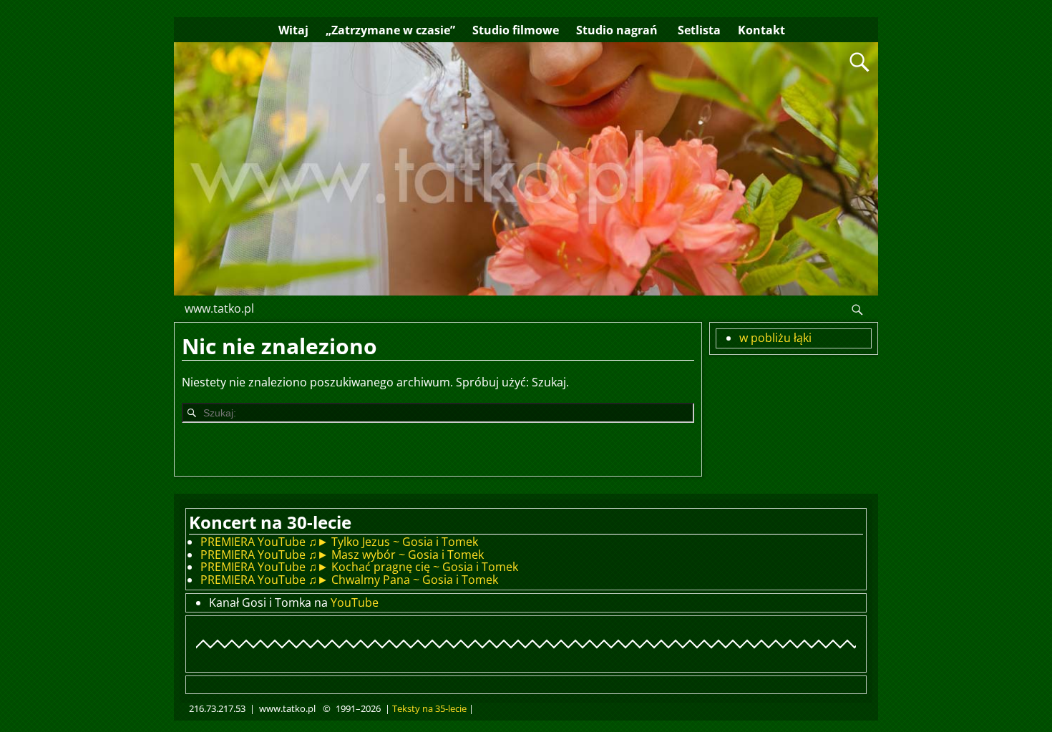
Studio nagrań (617, 30)
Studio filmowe (515, 30)
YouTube (355, 602)
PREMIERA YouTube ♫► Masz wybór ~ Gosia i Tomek (342, 554)
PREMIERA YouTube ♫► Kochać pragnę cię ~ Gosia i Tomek (359, 567)
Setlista (698, 30)
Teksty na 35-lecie (429, 708)
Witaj (293, 30)
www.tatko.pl (219, 308)
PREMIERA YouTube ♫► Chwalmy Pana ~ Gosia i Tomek (349, 579)
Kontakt (761, 30)
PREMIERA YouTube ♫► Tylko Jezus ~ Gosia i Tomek (339, 542)
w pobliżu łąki (775, 338)
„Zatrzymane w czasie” (390, 30)
